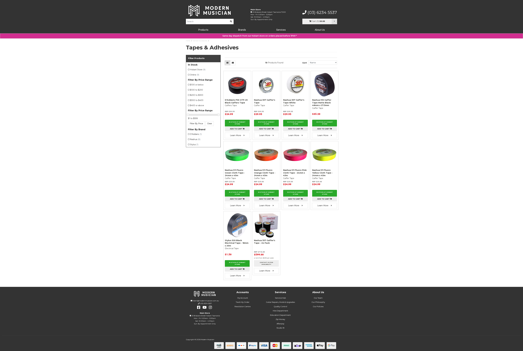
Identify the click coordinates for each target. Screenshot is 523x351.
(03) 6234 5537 (321, 12)
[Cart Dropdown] (334, 21)
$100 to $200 (196, 90)
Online (194, 75)
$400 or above (197, 105)
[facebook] (198, 307)
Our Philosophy (318, 302)
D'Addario (196, 134)
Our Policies (318, 306)
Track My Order (242, 302)
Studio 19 (280, 328)
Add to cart (236, 129)
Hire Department (280, 311)
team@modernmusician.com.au (206, 301)
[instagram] (210, 307)
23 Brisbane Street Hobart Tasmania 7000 (269, 12)
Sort (304, 63)
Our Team (318, 298)
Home (188, 41)
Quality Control (280, 306)
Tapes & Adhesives (216, 41)
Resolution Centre (243, 306)
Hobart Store (197, 69)
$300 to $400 (196, 100)
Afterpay (280, 324)
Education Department (280, 315)
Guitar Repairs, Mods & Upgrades (280, 302)
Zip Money (280, 319)
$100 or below (196, 84)
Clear (209, 123)
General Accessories (200, 41)
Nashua (195, 139)
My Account (242, 298)
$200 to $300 (196, 95)
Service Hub (280, 298)
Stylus (194, 144)
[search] (231, 21)
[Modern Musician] (210, 10)
